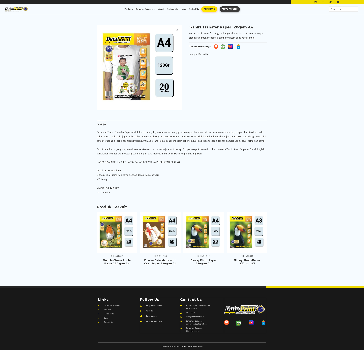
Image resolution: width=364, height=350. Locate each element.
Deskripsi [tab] (101, 124)
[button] (176, 30)
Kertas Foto (204, 54)
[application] (154, 9)
